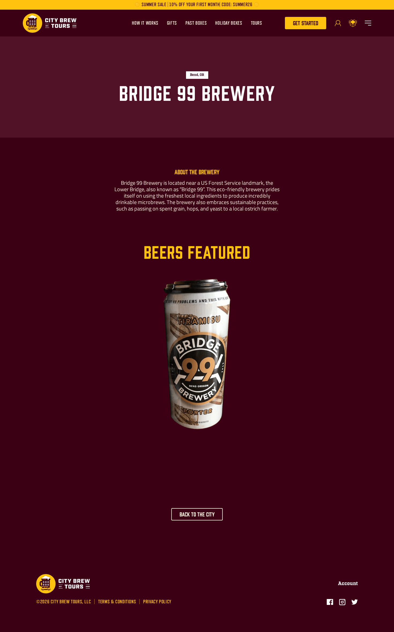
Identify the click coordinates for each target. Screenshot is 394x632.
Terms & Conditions (117, 601)
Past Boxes (196, 23)
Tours (256, 23)
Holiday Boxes (228, 23)
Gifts (172, 23)
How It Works (145, 23)
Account (348, 583)
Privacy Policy (157, 601)
